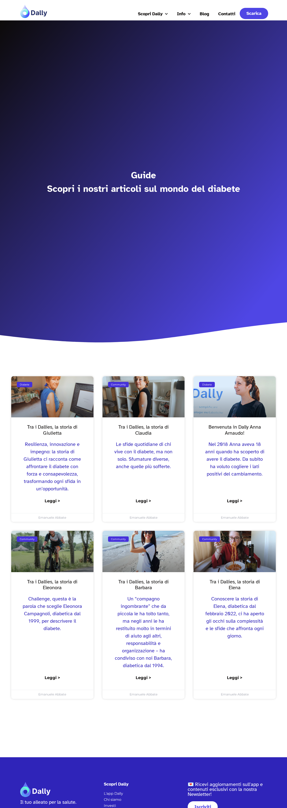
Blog (204, 14)
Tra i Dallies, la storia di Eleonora (52, 585)
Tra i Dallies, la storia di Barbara (143, 585)
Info (181, 14)
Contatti (226, 14)
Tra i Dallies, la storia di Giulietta (52, 430)
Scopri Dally (150, 14)
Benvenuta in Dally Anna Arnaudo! (235, 430)
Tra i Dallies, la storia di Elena (235, 585)
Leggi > (52, 500)
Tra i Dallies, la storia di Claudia (143, 430)
